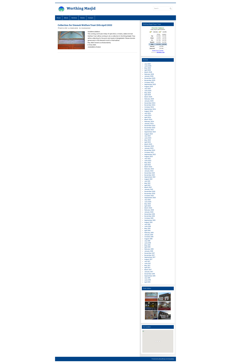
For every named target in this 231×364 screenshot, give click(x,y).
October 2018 (148, 237)
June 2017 (147, 263)
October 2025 (149, 82)
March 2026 (148, 72)
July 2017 (147, 261)
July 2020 (147, 200)
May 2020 (147, 204)
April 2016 (147, 282)
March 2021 (148, 187)
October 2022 (149, 152)
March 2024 (148, 119)
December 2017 (149, 253)
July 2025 (147, 89)
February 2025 (149, 99)
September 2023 (150, 132)
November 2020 (149, 194)
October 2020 (149, 196)
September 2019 (149, 220)
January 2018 (148, 251)
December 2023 (149, 126)
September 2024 (150, 109)
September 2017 (149, 257)
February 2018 (148, 249)
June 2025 (147, 91)
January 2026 (148, 76)
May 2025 (147, 93)
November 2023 (149, 128)
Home (59, 18)
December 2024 (149, 103)
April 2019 (147, 231)
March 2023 (148, 144)
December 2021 (149, 173)
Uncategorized (85, 28)
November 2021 (149, 175)
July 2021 (147, 181)
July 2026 (147, 64)
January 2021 (148, 189)
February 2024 (149, 121)
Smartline (171, 359)
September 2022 (150, 154)
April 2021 (147, 185)
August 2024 (148, 111)
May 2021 (147, 183)
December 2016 (149, 274)
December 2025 (149, 78)
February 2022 (149, 169)
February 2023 (149, 146)
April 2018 (147, 247)
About (66, 18)
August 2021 (148, 179)
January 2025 (148, 101)
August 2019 (148, 222)
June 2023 (147, 138)
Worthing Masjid (81, 8)
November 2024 (149, 105)
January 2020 (148, 212)
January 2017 (148, 272)
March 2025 (148, 97)
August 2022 (148, 156)
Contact (90, 18)
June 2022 (147, 161)
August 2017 (148, 259)
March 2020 (148, 208)
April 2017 (147, 268)
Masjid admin (74, 28)
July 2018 (147, 241)
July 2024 (147, 113)
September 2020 (150, 198)
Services (74, 18)
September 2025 (150, 84)
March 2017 (148, 270)
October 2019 (148, 218)
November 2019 (149, 216)
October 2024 (149, 107)
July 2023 (147, 136)
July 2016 (147, 278)
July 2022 (147, 158)
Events (82, 18)
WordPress (162, 359)
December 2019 (149, 214)
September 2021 (149, 177)
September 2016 (149, 276)
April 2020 (147, 206)
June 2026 (147, 66)
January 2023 (148, 148)
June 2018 (147, 243)
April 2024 (147, 117)
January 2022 (148, 171)
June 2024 (147, 115)
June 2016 (147, 280)
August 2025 (148, 86)
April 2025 (147, 95)
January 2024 (149, 124)
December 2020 (149, 191)
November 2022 (149, 150)
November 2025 (149, 80)
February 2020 (149, 210)
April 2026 (147, 70)
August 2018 (148, 239)
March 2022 (148, 167)
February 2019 (148, 233)
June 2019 (147, 226)
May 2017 (147, 266)
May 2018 (147, 245)
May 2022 (147, 163)
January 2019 (148, 235)
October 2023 (149, 130)
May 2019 (147, 228)
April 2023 (147, 142)
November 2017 (149, 255)
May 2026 (147, 68)
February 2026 (149, 74)
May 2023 (147, 140)
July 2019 (147, 224)
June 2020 (147, 202)
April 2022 (147, 165)
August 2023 (148, 134)
